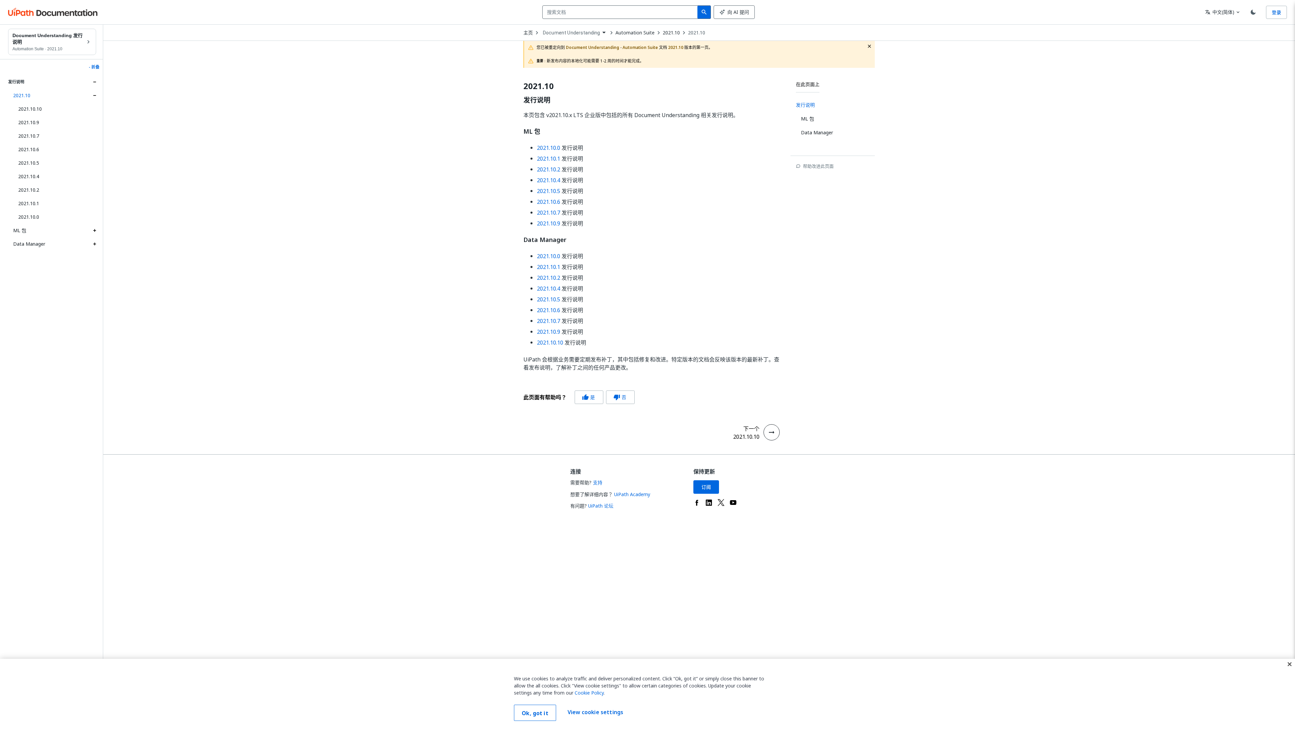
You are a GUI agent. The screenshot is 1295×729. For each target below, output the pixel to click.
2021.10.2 (28, 189)
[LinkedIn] (709, 502)
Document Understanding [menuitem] (571, 32)
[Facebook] (696, 502)
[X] (721, 502)
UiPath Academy (632, 494)
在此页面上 (807, 84)
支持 (597, 482)
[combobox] (621, 12)
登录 (1276, 12)
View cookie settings (595, 712)
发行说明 (536, 100)
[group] (579, 397)
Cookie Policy (589, 692)
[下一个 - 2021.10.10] (772, 432)
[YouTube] (733, 502)
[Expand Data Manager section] (94, 244)
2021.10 (21, 95)
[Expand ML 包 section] (94, 230)
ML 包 (19, 230)
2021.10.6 (28, 149)
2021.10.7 (28, 135)
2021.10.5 (28, 162)
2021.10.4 (28, 176)
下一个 (751, 429)
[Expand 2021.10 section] (94, 95)
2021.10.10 (30, 108)
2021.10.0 (28, 216)
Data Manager (29, 243)
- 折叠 (94, 67)
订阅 (706, 486)
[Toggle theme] (1253, 12)
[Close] (1290, 664)
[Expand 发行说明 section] (94, 82)
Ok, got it (535, 713)
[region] (647, 694)
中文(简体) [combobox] (1219, 12)
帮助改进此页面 (818, 166)
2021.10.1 (28, 203)
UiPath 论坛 (600, 505)
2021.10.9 (28, 122)
